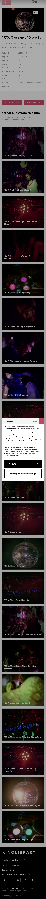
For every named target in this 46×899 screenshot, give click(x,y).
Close (35, 421)
